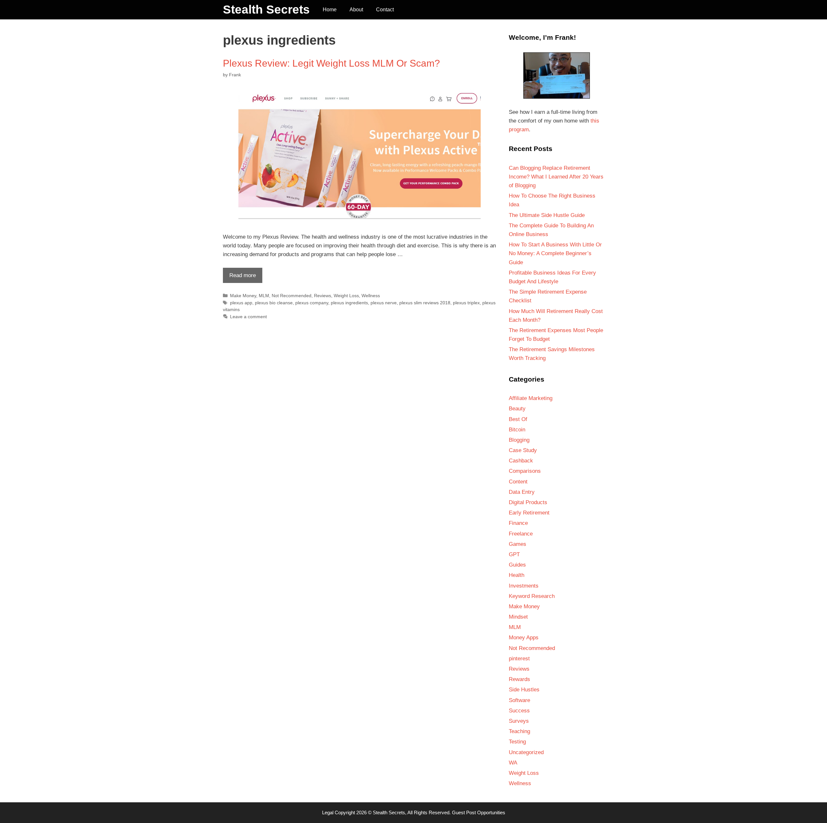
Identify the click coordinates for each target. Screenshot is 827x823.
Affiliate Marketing (530, 398)
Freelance (521, 534)
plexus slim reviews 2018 (424, 302)
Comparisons (525, 471)
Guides (517, 565)
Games (517, 544)
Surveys (519, 721)
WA (513, 763)
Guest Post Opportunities (478, 812)
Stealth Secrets (266, 9)
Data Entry (522, 492)
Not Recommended (291, 295)
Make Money (243, 295)
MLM (264, 295)
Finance (518, 523)
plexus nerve (384, 302)
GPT (514, 554)
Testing (517, 742)
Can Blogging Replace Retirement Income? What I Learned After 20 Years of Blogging (556, 177)
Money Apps (524, 637)
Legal (327, 812)
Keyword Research (532, 596)
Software (519, 700)
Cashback (521, 461)
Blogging (519, 440)
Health (516, 575)
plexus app (241, 302)
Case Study (523, 450)
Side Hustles (524, 690)
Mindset (518, 617)
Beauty (517, 409)
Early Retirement (529, 513)
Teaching (519, 731)
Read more (239, 277)
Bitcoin (517, 430)
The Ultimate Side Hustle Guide (547, 215)
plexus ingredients (349, 302)
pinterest (519, 658)
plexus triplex (466, 302)
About (356, 9)
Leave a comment (248, 316)
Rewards (519, 679)
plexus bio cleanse (274, 302)
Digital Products (528, 502)
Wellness (370, 295)
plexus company (311, 302)
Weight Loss (346, 295)
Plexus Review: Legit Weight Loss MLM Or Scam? (331, 63)
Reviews (322, 295)
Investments (524, 586)
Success (519, 711)
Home (330, 9)
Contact (385, 9)
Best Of (518, 419)
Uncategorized (526, 752)
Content (518, 482)
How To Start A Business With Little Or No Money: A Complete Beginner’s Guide (555, 253)
